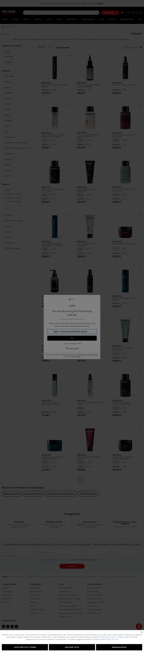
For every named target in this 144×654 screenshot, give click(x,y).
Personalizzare (119, 647)
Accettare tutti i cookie (25, 647)
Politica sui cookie (112, 639)
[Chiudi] (141, 632)
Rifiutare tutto (72, 647)
